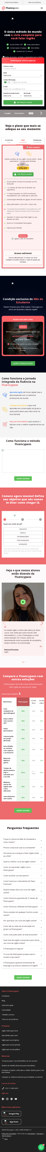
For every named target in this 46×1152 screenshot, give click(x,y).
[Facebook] (3, 1099)
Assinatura (40, 1134)
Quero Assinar (23, 478)
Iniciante (23, 529)
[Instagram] (7, 1099)
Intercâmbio (31, 1134)
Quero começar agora (23, 363)
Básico (23, 533)
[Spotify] (11, 1099)
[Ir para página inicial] (11, 8)
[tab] (11, 2)
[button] (39, 112)
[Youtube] (16, 1099)
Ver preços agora (24, 102)
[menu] (41, 8)
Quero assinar (23, 810)
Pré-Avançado (23, 540)
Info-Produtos (6, 1136)
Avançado (23, 544)
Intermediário (23, 537)
